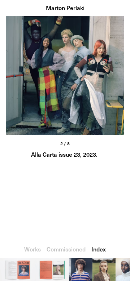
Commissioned (66, 249)
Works (32, 249)
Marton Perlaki (65, 7)
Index (98, 249)
